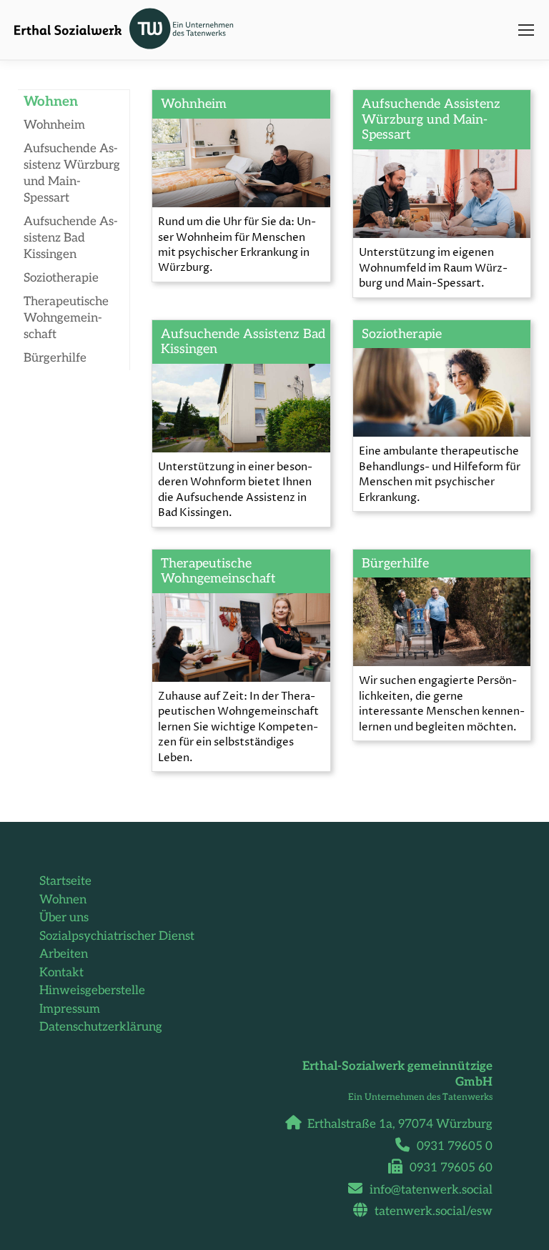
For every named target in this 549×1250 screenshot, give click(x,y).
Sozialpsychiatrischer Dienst (116, 936)
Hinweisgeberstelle (92, 990)
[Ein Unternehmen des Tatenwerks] (186, 29)
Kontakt (61, 973)
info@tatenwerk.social (431, 1190)
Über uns (64, 918)
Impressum (69, 1009)
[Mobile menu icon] (526, 30)
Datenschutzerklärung (100, 1027)
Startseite (65, 881)
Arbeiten (63, 954)
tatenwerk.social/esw (434, 1211)
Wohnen (62, 900)
